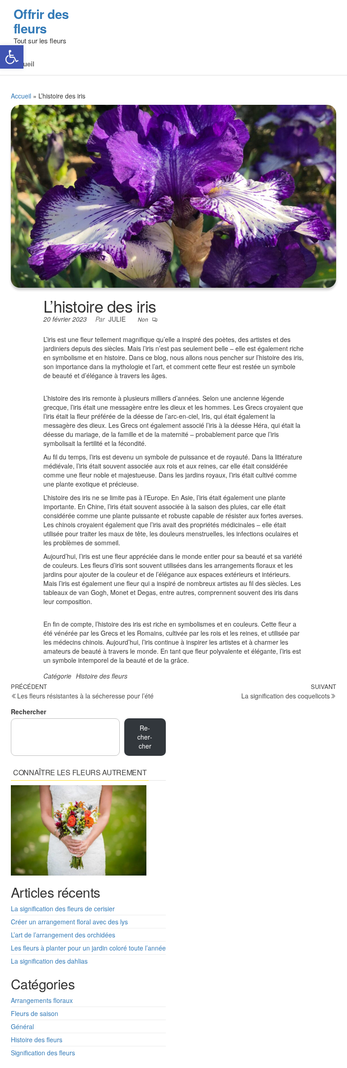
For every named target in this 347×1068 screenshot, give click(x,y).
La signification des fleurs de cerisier (63, 908)
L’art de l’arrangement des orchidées (63, 934)
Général (22, 1026)
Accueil (21, 95)
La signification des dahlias (49, 960)
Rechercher (28, 711)
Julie (117, 318)
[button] (11, 57)
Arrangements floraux (42, 1000)
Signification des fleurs (43, 1052)
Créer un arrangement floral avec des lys (69, 921)
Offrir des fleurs (41, 21)
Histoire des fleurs (101, 675)
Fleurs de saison (34, 1013)
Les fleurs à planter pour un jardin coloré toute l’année (88, 947)
